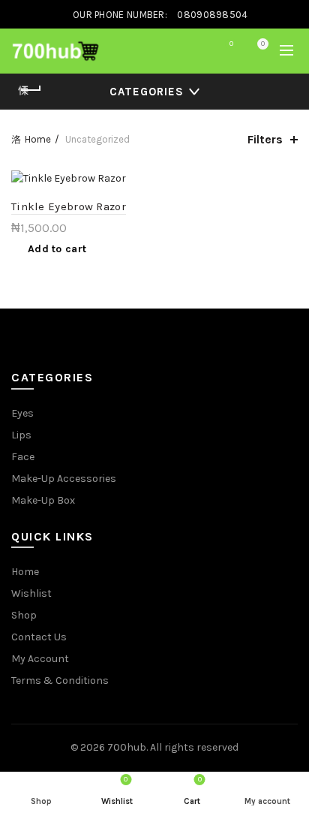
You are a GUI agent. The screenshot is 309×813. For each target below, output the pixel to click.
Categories (147, 91)
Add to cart (57, 248)
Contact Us (39, 637)
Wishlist (231, 44)
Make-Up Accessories (63, 478)
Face (22, 456)
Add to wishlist (137, 183)
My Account (40, 658)
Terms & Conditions (60, 680)
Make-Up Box (43, 500)
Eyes (22, 413)
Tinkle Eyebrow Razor (68, 206)
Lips (21, 435)
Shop (24, 615)
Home (38, 139)
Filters (265, 139)
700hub (126, 747)
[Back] (30, 90)
